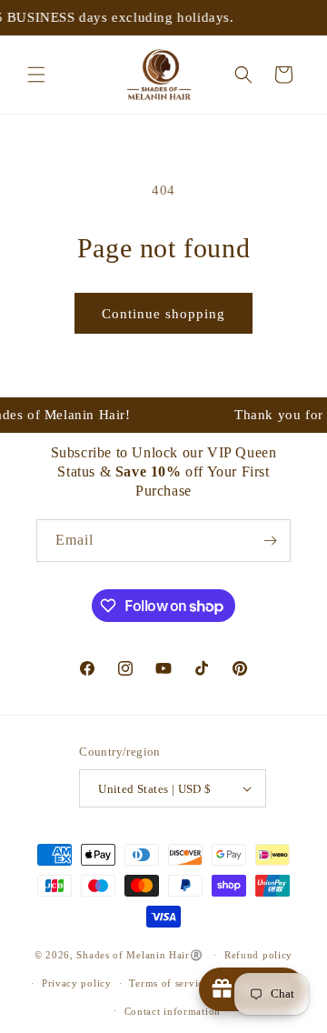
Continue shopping (163, 313)
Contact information (172, 1011)
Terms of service (168, 983)
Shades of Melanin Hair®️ (139, 954)
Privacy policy (77, 983)
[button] (36, 75)
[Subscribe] (270, 540)
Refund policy (258, 954)
